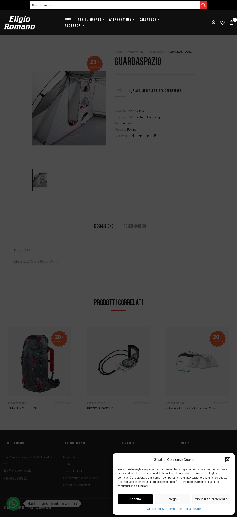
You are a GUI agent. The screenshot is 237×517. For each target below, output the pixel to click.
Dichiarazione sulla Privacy (184, 509)
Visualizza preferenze (211, 499)
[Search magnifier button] (203, 5)
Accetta (135, 499)
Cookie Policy (155, 509)
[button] (227, 459)
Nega (172, 499)
